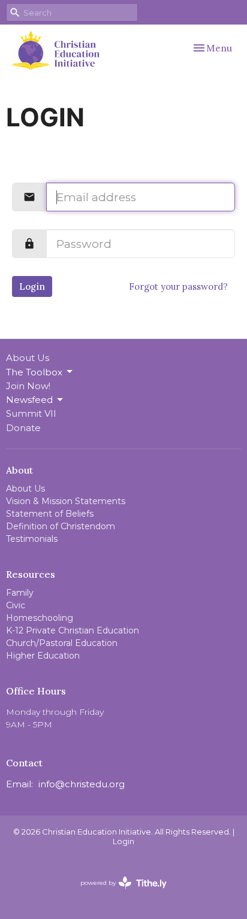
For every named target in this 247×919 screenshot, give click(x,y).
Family (20, 592)
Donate (23, 427)
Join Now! (28, 386)
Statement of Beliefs (50, 513)
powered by (117, 893)
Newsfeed (29, 399)
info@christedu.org (81, 784)
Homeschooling (39, 617)
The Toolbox (34, 372)
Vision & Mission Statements (65, 501)
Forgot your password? (178, 286)
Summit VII (31, 413)
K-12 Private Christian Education (72, 630)
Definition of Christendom (60, 526)
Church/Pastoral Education (62, 643)
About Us (27, 357)
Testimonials (32, 538)
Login (32, 286)
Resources (30, 574)
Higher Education (43, 655)
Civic (15, 605)
